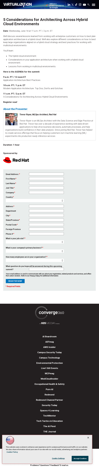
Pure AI (49, 389)
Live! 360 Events (49, 368)
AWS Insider (49, 347)
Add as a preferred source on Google (57, 6)
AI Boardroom (50, 336)
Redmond (49, 394)
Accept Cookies (80, 458)
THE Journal (49, 431)
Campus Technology (49, 357)
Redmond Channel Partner (49, 400)
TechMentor (49, 415)
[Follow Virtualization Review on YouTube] (84, 5)
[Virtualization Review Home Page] (18, 5)
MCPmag (49, 373)
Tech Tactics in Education (49, 421)
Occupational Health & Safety (49, 384)
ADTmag (49, 342)
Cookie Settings (58, 458)
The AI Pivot (49, 426)
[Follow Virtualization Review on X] (73, 5)
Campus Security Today (49, 352)
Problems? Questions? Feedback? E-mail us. (49, 465)
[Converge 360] (49, 313)
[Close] (88, 437)
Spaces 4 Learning (49, 410)
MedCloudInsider (49, 378)
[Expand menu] (93, 5)
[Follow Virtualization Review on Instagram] (80, 5)
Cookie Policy (12, 452)
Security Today (49, 405)
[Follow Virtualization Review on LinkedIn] (69, 5)
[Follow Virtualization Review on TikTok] (76, 5)
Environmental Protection (49, 363)
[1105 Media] (49, 323)
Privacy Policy (35, 276)
